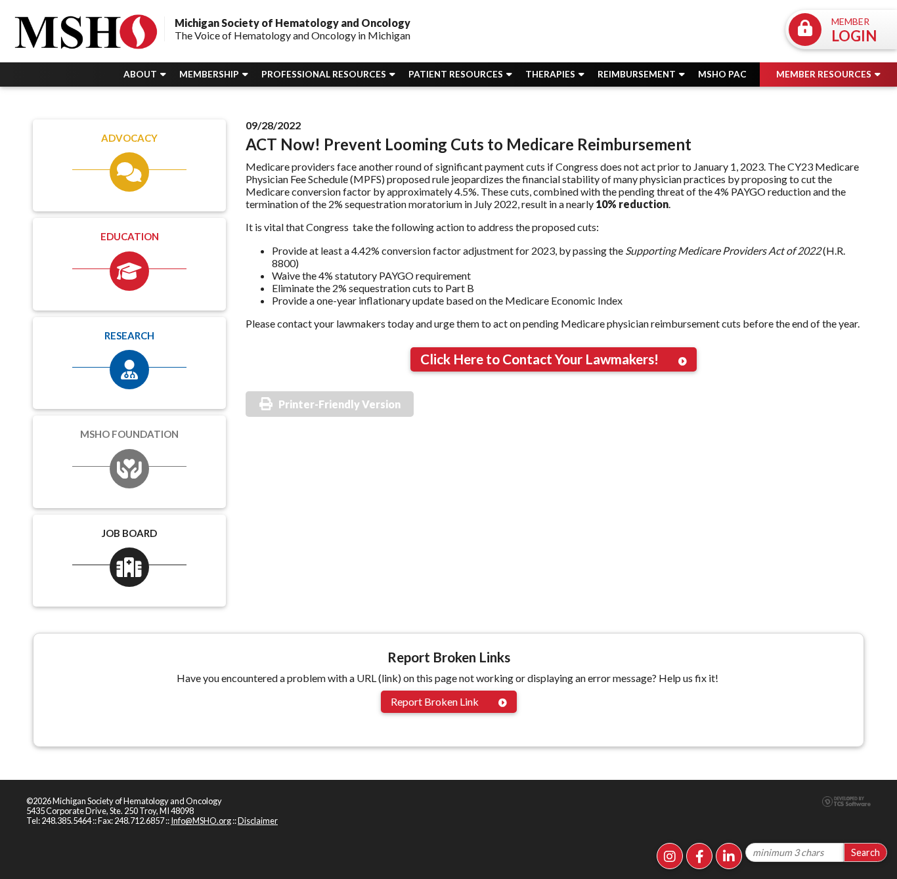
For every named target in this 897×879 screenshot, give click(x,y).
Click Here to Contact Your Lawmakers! (539, 359)
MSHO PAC (722, 74)
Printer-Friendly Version (339, 404)
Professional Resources (324, 74)
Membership (210, 74)
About (141, 74)
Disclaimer (258, 820)
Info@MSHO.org (201, 820)
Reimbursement (638, 74)
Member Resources (824, 74)
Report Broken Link (435, 701)
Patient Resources (456, 74)
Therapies (551, 74)
